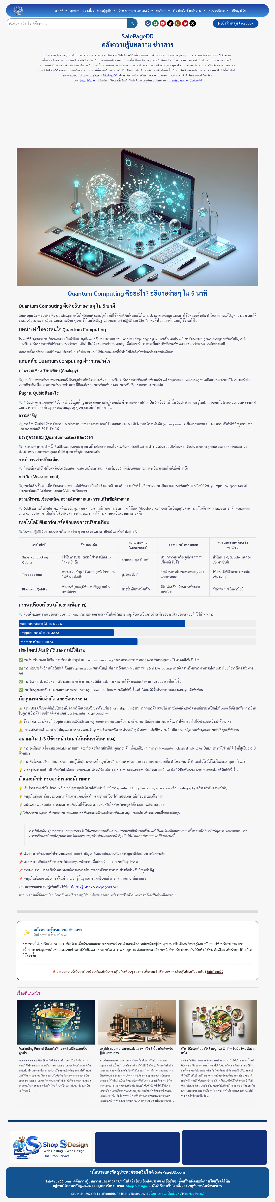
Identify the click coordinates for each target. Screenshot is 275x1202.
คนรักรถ (161, 10)
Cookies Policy (193, 1193)
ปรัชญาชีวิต (239, 10)
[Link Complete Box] (56, 1053)
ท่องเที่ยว (88, 10)
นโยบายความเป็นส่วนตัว (164, 1193)
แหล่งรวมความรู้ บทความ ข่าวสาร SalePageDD (90, 75)
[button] (61, 10)
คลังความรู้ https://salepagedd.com (94, 887)
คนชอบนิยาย (217, 10)
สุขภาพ (74, 10)
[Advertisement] (137, 118)
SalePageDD (215, 971)
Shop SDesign (88, 80)
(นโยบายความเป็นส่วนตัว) (187, 80)
